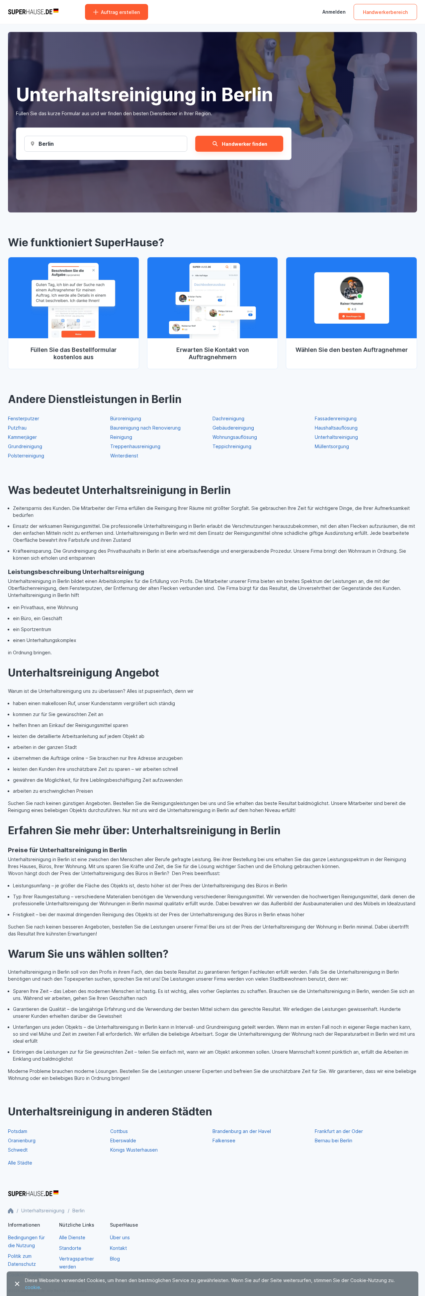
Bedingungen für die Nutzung (26, 1241)
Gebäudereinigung (233, 428)
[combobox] (46, 143)
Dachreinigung (228, 418)
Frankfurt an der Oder (339, 1131)
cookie (32, 1287)
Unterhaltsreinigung (336, 437)
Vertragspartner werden (76, 1262)
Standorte (70, 1248)
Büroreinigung (125, 418)
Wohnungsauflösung (234, 437)
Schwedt (18, 1150)
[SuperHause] (33, 12)
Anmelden (334, 12)
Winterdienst (124, 455)
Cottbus (119, 1131)
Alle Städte (20, 1163)
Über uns (120, 1237)
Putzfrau (17, 428)
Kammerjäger (22, 437)
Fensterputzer (23, 418)
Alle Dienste (72, 1237)
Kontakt (118, 1248)
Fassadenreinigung (336, 418)
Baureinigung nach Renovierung (145, 428)
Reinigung (121, 437)
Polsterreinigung (26, 455)
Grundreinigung (25, 446)
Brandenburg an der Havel (241, 1131)
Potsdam (17, 1131)
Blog (115, 1258)
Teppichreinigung (231, 446)
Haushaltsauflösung (336, 428)
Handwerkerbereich (385, 12)
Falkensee (223, 1140)
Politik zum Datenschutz (22, 1260)
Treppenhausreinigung (135, 446)
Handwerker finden (244, 144)
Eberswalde (123, 1140)
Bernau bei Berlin (333, 1140)
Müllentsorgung (332, 446)
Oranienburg (22, 1140)
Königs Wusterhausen (134, 1150)
